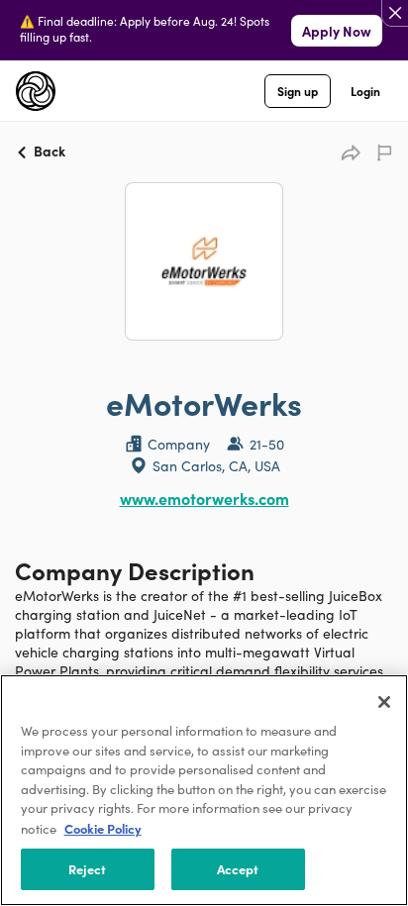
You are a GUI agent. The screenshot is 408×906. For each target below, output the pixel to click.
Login (365, 91)
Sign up (297, 91)
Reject (87, 868)
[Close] (384, 702)
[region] (204, 790)
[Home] (35, 91)
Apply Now (336, 31)
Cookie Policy (103, 828)
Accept (238, 868)
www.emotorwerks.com (204, 498)
